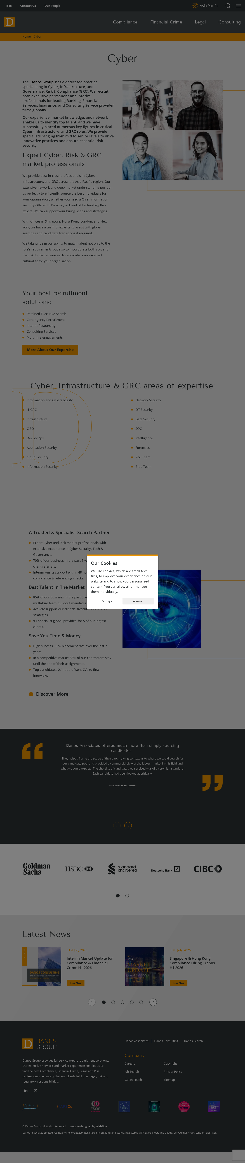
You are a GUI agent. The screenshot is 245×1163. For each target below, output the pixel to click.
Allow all (138, 601)
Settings (107, 601)
